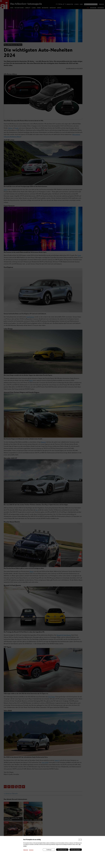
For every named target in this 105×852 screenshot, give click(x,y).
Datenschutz (25, 850)
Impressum (31, 850)
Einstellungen (48, 849)
